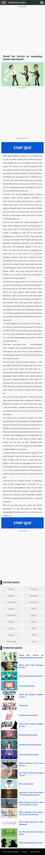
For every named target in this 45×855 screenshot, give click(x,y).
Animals (33, 589)
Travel (33, 641)
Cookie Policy (35, 852)
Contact (24, 852)
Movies (34, 615)
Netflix (11, 622)
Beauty (11, 595)
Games (11, 608)
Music (11, 628)
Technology (11, 641)
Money (34, 622)
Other (33, 628)
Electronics (33, 602)
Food (34, 608)
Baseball (33, 595)
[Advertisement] (22, 30)
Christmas (11, 602)
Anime (11, 589)
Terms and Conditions (11, 852)
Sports (11, 635)
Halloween (11, 615)
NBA (34, 635)
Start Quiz (22, 147)
